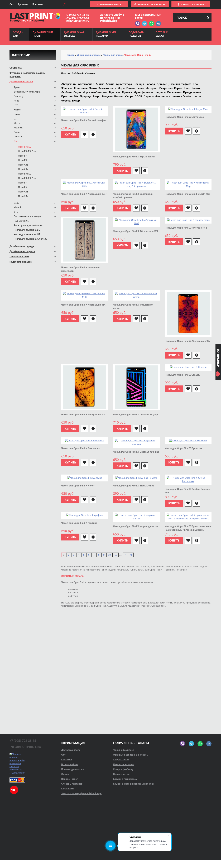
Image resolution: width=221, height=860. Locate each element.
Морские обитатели (95, 92)
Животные (81, 88)
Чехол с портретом (123, 764)
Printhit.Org (108, 21)
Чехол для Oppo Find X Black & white (133, 485)
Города (150, 84)
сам (18, 34)
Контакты (37, 4)
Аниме (100, 84)
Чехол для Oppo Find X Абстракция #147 (84, 304)
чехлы (43, 34)
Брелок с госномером (125, 779)
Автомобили (86, 84)
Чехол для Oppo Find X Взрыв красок (134, 156)
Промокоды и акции (72, 769)
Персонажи (174, 92)
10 (109, 555)
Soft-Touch (78, 73)
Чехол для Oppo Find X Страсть (182, 375)
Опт (11, 4)
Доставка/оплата (70, 750)
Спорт (129, 96)
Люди (77, 92)
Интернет (152, 88)
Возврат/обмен (69, 764)
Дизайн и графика (180, 84)
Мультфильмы (143, 92)
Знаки (93, 88)
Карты (178, 88)
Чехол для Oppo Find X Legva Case (184, 117)
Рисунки (107, 96)
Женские (66, 88)
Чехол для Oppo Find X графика (79, 523)
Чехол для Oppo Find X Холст (77, 485)
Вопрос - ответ (69, 779)
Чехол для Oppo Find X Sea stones (80, 448)
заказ (162, 34)
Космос (196, 88)
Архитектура (124, 84)
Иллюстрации (135, 88)
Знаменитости (107, 88)
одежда (74, 34)
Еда (195, 84)
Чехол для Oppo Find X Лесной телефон (83, 120)
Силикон (90, 73)
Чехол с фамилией (123, 750)
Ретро (96, 96)
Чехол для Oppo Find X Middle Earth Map (187, 194)
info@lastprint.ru (77, 21)
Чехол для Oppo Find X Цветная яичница (136, 452)
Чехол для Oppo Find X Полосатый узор (135, 414)
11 (115, 555)
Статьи (65, 774)
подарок (136, 34)
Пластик (65, 73)
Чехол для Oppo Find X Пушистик (183, 448)
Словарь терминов (72, 783)
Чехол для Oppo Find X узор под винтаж (135, 526)
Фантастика (162, 96)
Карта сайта (67, 788)
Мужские (114, 92)
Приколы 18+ (69, 96)
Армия (110, 84)
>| (131, 555)
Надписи (160, 92)
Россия (118, 96)
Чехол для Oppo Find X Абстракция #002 (135, 231)
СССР (138, 96)
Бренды (139, 84)
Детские (162, 84)
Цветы (197, 96)
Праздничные (192, 92)
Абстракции (68, 84)
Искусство (165, 88)
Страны (149, 96)
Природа (85, 96)
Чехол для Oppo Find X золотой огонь (186, 227)
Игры (121, 88)
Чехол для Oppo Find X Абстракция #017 (84, 194)
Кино (187, 88)
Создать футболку (123, 769)
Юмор (76, 100)
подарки (106, 34)
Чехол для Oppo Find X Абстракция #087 (187, 341)
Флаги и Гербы (181, 96)
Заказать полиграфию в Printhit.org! (81, 793)
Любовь (66, 92)
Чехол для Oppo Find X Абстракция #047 (84, 414)
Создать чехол (121, 759)
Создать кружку (122, 774)
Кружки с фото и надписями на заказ (133, 783)
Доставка (23, 4)
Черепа (65, 100)
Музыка (127, 92)
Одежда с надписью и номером (130, 754)
